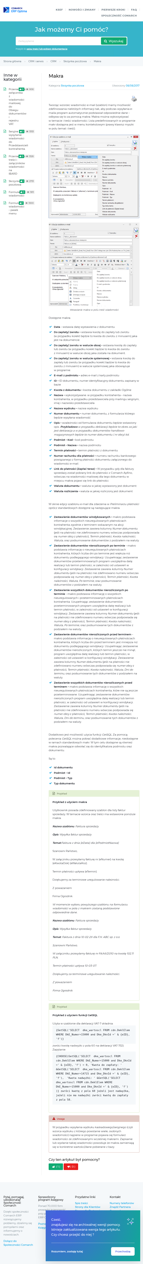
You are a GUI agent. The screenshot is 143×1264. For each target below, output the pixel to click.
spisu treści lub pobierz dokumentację (47, 49)
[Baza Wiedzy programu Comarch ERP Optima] (15, 10)
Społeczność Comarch (119, 15)
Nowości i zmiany (82, 9)
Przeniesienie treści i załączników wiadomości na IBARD (17, 165)
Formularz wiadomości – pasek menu (16, 208)
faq (134, 9)
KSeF (59, 9)
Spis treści (81, 1203)
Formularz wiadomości (16, 193)
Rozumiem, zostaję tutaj (67, 1251)
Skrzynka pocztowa (72, 85)
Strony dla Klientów (87, 1207)
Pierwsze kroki (113, 9)
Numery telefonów (122, 1203)
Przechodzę (122, 1251)
